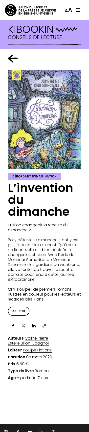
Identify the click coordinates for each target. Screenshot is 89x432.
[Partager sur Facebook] (13, 326)
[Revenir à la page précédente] (13, 59)
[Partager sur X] (23, 326)
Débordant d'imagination (34, 176)
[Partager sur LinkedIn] (34, 326)
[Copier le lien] (44, 326)
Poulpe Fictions (37, 350)
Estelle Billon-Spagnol (28, 343)
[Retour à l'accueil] (24, 10)
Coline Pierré (36, 338)
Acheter (18, 311)
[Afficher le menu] (78, 10)
